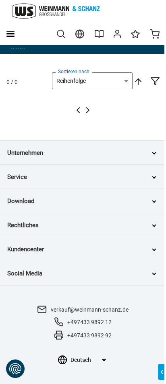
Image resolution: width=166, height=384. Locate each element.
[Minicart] (155, 35)
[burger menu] (10, 34)
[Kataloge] (99, 37)
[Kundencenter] (117, 35)
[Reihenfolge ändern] (137, 80)
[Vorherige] (78, 110)
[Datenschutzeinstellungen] (15, 368)
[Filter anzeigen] (155, 82)
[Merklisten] (135, 38)
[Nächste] (88, 110)
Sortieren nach (73, 71)
